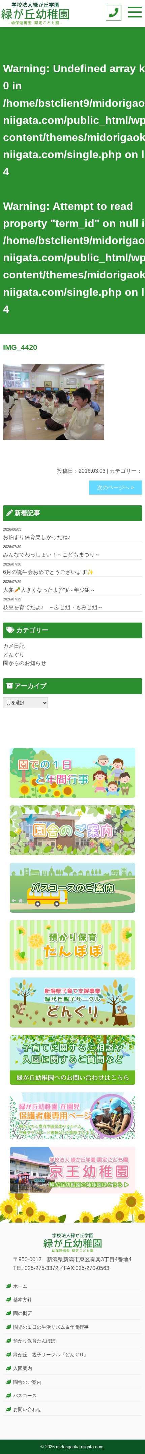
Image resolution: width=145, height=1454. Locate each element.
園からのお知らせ (24, 663)
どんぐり (14, 654)
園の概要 (22, 1313)
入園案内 (22, 1368)
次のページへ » (115, 487)
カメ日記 (14, 646)
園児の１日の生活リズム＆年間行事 (51, 1327)
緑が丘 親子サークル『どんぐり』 (51, 1354)
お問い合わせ (27, 1409)
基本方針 (22, 1299)
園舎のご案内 (27, 1382)
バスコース (25, 1395)
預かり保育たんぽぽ (34, 1341)
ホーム (20, 1286)
